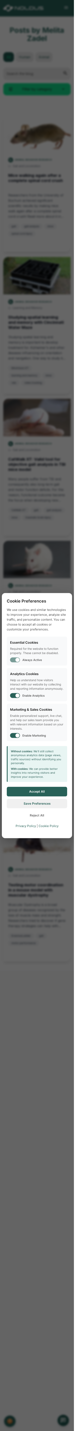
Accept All (37, 791)
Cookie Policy (49, 826)
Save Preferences (37, 803)
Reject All (37, 815)
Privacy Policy (26, 826)
